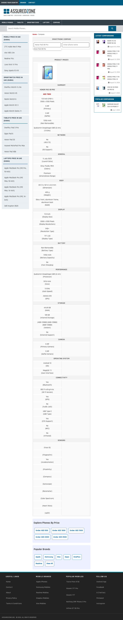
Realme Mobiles (42, 592)
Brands (23, 3)
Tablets (20, 22)
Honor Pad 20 (9, 139)
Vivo (59, 557)
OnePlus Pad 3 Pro (11, 127)
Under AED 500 (42, 530)
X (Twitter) (100, 592)
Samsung (49, 557)
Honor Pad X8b (10, 151)
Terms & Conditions (14, 603)
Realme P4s (9, 58)
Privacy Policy (11, 598)
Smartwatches (33, 22)
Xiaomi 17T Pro (72, 588)
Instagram (100, 603)
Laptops (46, 22)
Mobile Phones (7, 22)
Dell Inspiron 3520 (11, 206)
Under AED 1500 (76, 530)
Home (35, 34)
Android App (101, 581)
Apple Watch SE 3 (11, 105)
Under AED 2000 (42, 537)
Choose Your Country (9, 3)
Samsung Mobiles (43, 587)
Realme (39, 563)
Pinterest (100, 598)
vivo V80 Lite (9, 52)
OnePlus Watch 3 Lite (12, 87)
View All (49, 563)
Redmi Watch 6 (10, 99)
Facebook (100, 587)
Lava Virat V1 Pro (11, 64)
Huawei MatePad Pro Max (14, 145)
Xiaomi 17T (70, 595)
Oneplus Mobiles (42, 598)
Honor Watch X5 (10, 93)
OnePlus (77, 557)
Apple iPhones (41, 581)
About (8, 592)
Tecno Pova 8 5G (72, 581)
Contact (31, 3)
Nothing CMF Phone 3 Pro (76, 601)
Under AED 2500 (60, 537)
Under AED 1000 (58, 530)
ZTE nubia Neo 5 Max (12, 46)
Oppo (67, 557)
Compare (56, 22)
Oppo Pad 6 (8, 133)
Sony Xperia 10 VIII (11, 70)
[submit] (112, 28)
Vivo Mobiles (41, 603)
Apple (38, 557)
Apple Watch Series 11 (12, 111)
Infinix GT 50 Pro (73, 608)
